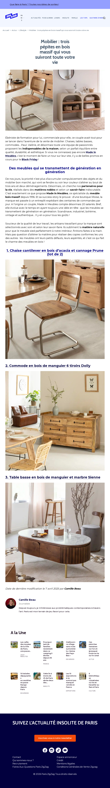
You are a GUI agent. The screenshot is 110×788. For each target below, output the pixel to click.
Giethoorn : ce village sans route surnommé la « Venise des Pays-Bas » (71, 649)
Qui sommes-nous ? (23, 760)
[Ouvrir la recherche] (104, 18)
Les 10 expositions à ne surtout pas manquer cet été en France (71, 680)
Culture (92, 691)
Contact (16, 757)
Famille (75, 18)
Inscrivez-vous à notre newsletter (55, 738)
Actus (91, 659)
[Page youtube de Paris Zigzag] (65, 750)
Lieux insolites (24, 655)
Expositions (70, 691)
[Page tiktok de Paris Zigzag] (58, 750)
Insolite (65, 18)
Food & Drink (47, 18)
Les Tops (83, 18)
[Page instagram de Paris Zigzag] (51, 750)
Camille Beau (27, 599)
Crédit (60, 760)
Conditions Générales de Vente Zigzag (77, 767)
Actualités (36, 18)
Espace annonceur (67, 757)
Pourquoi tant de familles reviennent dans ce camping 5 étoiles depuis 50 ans (47, 651)
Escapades (70, 659)
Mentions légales (66, 763)
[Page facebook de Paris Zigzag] (45, 750)
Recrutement (19, 763)
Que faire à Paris (96, 18)
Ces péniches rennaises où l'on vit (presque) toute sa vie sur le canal (94, 649)
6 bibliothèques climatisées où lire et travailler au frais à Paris (94, 680)
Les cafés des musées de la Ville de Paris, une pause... (25, 646)
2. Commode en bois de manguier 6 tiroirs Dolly (47, 366)
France (46, 664)
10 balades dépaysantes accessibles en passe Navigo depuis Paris (25, 681)
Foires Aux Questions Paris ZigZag (30, 767)
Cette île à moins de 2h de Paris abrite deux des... (48, 678)
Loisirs (57, 18)
